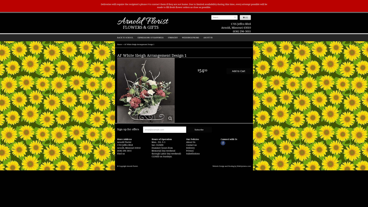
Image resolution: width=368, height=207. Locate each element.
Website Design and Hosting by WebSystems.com (231, 166)
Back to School (125, 38)
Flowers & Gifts (141, 27)
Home (119, 44)
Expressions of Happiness (151, 38)
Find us (121, 154)
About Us (208, 38)
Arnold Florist (142, 22)
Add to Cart (238, 71)
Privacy (190, 151)
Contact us (191, 145)
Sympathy (173, 38)
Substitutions (193, 154)
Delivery (190, 148)
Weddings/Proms (190, 38)
